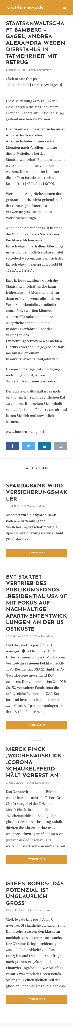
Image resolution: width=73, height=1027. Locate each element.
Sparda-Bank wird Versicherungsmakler (36, 492)
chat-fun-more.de (25, 7)
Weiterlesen (36, 553)
